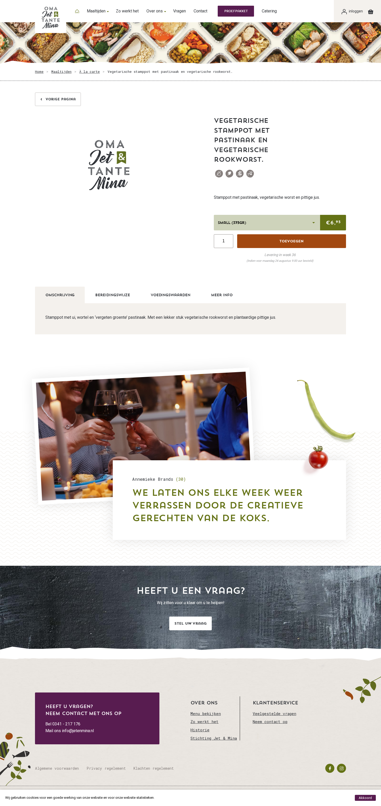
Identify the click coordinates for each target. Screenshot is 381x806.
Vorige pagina (61, 99)
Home (39, 71)
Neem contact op (270, 721)
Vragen (179, 11)
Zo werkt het (127, 11)
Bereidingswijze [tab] (112, 295)
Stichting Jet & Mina (213, 738)
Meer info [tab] (221, 295)
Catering (269, 11)
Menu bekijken (205, 713)
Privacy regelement (106, 768)
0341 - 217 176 (66, 724)
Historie (199, 729)
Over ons (154, 11)
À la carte (89, 71)
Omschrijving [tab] (59, 295)
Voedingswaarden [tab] (170, 295)
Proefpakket (236, 11)
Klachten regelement (153, 768)
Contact (200, 11)
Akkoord (365, 798)
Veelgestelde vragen (274, 713)
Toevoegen (291, 241)
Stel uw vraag (190, 623)
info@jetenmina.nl (78, 730)
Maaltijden (96, 11)
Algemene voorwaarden (57, 768)
